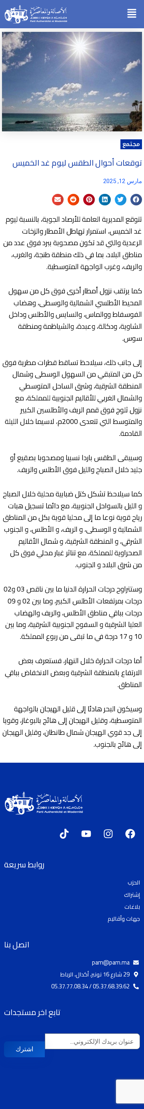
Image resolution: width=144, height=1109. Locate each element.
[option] (124, 1103)
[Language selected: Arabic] (120, 1102)
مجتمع (131, 144)
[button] (132, 14)
